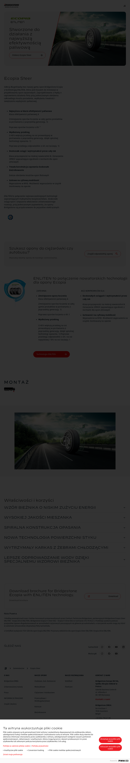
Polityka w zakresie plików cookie (16, 746)
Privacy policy (32, 754)
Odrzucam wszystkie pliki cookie (110, 747)
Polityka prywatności (40, 746)
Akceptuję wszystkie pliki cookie (110, 740)
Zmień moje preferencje (12, 754)
